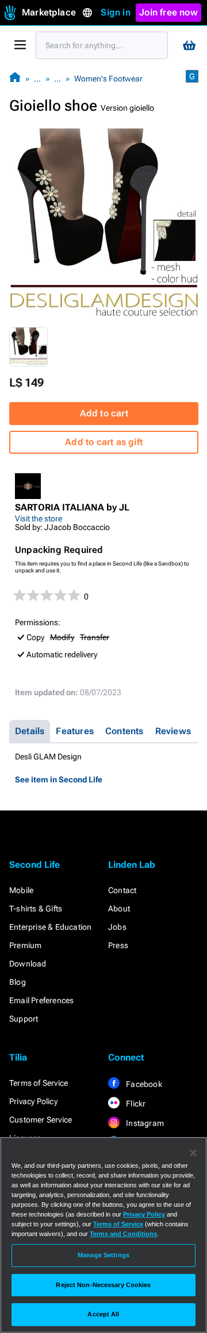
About (119, 908)
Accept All (103, 1314)
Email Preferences (41, 1000)
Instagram (144, 1123)
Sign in (115, 12)
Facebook (143, 1084)
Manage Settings (103, 1255)
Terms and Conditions (123, 1233)
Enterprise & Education (50, 926)
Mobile (21, 890)
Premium (25, 945)
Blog (17, 982)
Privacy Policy (33, 1101)
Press (118, 945)
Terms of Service (38, 1083)
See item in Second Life (58, 779)
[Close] (193, 1153)
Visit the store (38, 518)
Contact (122, 890)
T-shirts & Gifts (35, 908)
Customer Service (40, 1119)
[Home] (15, 78)
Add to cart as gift (104, 441)
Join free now (168, 12)
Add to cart (104, 413)
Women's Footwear (108, 78)
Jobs (117, 926)
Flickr (134, 1103)
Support (23, 1018)
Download (28, 963)
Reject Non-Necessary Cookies (103, 1284)
